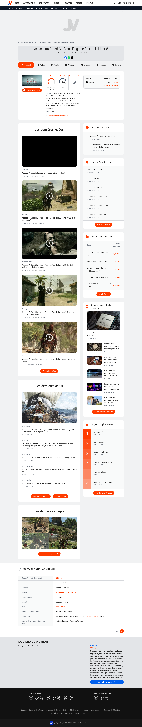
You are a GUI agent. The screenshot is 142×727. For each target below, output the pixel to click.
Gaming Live (49, 311)
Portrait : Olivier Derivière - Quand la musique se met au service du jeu (49, 470)
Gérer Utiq (116, 710)
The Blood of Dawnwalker (103, 462)
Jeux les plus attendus (103, 493)
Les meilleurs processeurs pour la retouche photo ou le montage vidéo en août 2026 (112, 346)
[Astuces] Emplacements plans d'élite (98, 254)
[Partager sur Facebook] (65, 57)
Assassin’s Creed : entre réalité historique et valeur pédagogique (48, 457)
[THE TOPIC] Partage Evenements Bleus (99, 285)
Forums (89, 3)
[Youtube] (48, 697)
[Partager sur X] (72, 57)
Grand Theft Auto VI (101, 432)
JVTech (57, 3)
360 (85, 53)
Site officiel (60, 607)
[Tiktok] (59, 697)
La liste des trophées (95, 170)
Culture (68, 3)
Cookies (107, 710)
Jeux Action (35, 42)
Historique (60, 592)
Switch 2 (30, 8)
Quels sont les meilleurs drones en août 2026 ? (111, 399)
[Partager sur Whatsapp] (69, 57)
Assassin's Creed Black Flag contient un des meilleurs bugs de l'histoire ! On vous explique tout (48, 430)
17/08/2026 (116, 262)
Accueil (20, 42)
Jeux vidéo (27, 42)
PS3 (80, 53)
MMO (65, 8)
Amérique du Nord (72, 592)
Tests (56, 65)
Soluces (102, 65)
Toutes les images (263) (49, 554)
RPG (70, 8)
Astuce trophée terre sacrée (97, 262)
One (40, 8)
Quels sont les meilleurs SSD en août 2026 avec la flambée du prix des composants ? (111, 373)
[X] (37, 697)
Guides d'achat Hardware (103, 412)
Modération (74, 710)
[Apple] (102, 697)
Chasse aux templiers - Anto (97, 206)
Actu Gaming (29, 3)
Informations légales (45, 710)
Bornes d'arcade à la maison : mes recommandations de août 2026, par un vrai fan (112, 386)
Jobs (89, 713)
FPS (74, 8)
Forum (118, 65)
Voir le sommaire (103, 225)
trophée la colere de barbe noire (98, 277)
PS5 (12, 8)
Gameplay (49, 217)
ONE (76, 53)
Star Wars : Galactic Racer (104, 482)
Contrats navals (93, 179)
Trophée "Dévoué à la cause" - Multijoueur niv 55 (98, 269)
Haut (117, 631)
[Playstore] (96, 697)
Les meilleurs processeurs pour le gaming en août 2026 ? (103, 334)
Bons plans (44, 3)
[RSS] (54, 697)
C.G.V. (65, 710)
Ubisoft (59, 578)
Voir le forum (103, 294)
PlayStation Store (92, 616)
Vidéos (79, 3)
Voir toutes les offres (111, 86)
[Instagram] (42, 697)
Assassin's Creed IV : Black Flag (103, 136)
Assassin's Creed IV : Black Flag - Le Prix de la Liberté (71, 49)
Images (87, 65)
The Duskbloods (100, 472)
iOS (52, 8)
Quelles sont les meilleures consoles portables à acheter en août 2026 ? (111, 360)
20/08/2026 (116, 254)
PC (9, 8)
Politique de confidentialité (91, 710)
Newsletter (75, 713)
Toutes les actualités (40, 496)
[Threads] (65, 697)
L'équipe (32, 710)
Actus (42, 65)
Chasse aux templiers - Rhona (98, 215)
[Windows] (107, 697)
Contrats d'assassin (94, 188)
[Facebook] (31, 697)
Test (51, 76)
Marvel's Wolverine (101, 452)
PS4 (36, 8)
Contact (24, 710)
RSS (83, 713)
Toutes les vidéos (49, 371)
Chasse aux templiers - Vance (98, 197)
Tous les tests (60, 496)
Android (58, 8)
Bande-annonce (34, 90)
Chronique (43, 171)
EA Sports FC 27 (100, 442)
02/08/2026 (116, 285)
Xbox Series (20, 8)
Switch (46, 8)
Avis (61, 76)
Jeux (17, 3)
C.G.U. (58, 710)
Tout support (60, 53)
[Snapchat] (71, 697)
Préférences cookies (60, 713)
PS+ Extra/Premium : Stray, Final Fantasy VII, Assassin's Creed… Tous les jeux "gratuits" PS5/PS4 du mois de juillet (48, 444)
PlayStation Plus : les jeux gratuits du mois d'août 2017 (45, 483)
